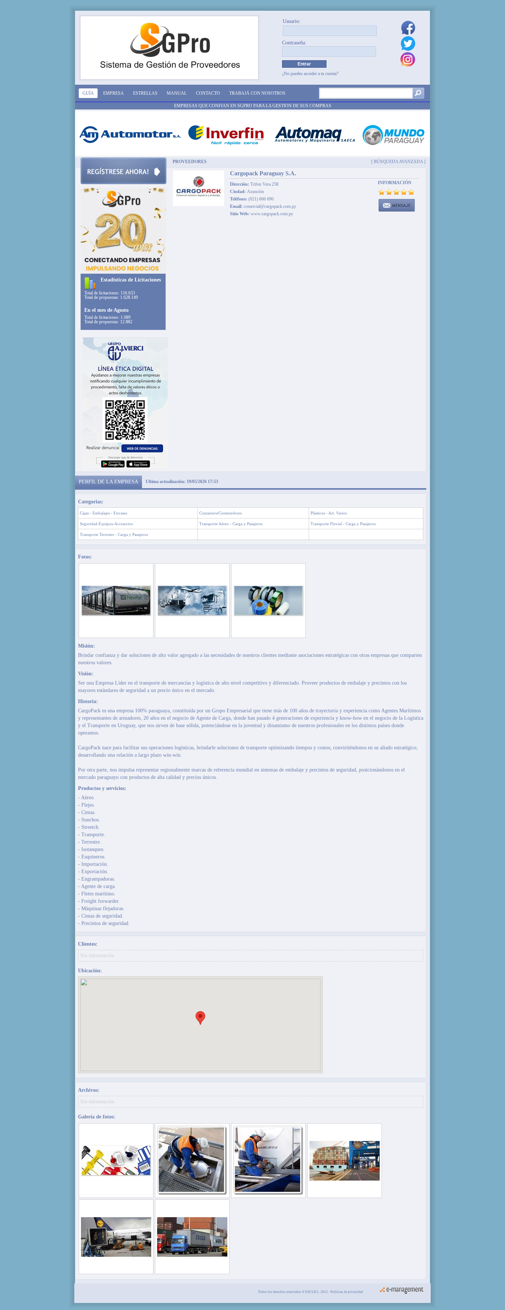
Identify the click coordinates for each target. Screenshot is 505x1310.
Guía (88, 93)
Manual (177, 93)
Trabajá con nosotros (257, 93)
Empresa (113, 93)
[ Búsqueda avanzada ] (398, 161)
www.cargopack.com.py (272, 213)
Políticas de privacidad (347, 1292)
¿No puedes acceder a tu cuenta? (310, 73)
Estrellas (145, 93)
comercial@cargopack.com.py (270, 206)
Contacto (208, 93)
